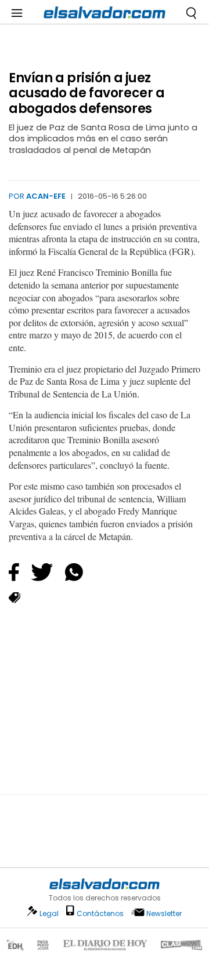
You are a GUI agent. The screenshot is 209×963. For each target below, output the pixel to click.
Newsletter (164, 913)
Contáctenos (100, 913)
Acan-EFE (46, 196)
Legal (49, 913)
